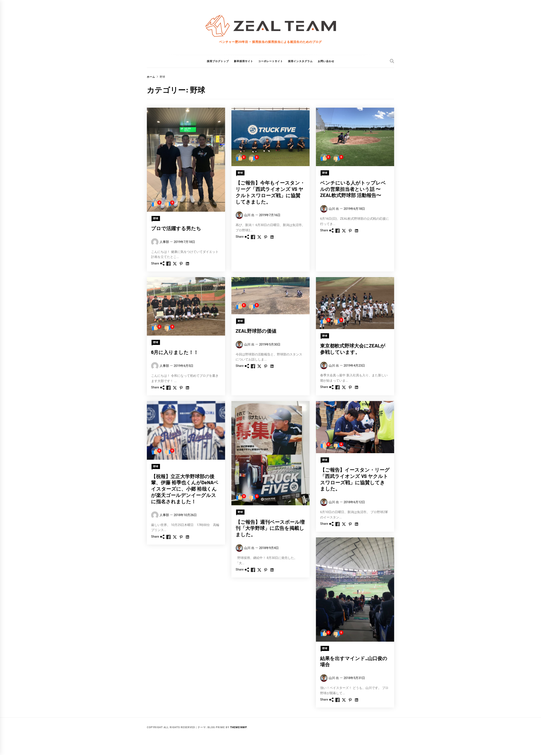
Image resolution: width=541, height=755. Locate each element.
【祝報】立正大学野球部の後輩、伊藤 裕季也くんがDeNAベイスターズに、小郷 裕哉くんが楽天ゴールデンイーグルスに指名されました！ (185, 488)
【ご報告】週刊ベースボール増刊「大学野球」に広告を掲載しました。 (270, 528)
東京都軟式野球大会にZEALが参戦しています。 (352, 349)
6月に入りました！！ (174, 352)
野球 (155, 218)
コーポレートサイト (270, 61)
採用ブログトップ (218, 61)
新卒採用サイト (243, 61)
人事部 (164, 242)
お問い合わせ (326, 61)
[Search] (392, 61)
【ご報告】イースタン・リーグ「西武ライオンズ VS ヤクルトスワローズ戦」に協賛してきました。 (355, 479)
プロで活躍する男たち (176, 228)
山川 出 (249, 215)
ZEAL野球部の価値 (256, 331)
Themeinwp (238, 727)
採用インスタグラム (300, 61)
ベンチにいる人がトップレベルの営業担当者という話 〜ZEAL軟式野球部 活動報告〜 (353, 189)
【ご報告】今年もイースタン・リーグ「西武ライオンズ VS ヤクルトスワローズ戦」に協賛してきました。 (270, 192)
